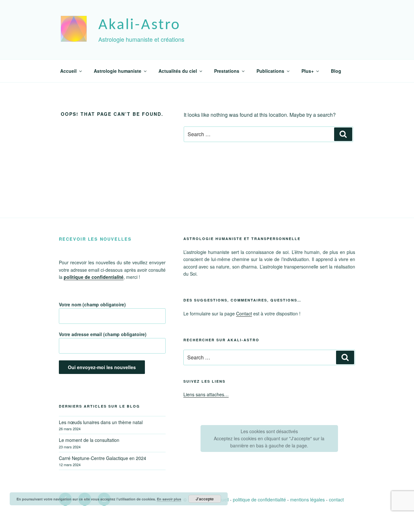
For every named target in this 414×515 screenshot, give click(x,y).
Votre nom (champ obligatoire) (92, 304)
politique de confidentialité (259, 499)
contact (336, 499)
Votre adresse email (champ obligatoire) (103, 334)
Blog (336, 71)
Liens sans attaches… (206, 394)
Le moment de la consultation (89, 440)
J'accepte (205, 499)
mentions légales (307, 499)
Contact (244, 313)
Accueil (68, 71)
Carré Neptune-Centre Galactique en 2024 (102, 458)
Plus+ (307, 71)
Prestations (226, 71)
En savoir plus (169, 499)
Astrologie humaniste (117, 71)
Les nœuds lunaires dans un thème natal (101, 422)
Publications (270, 71)
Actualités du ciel (177, 71)
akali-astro (139, 25)
